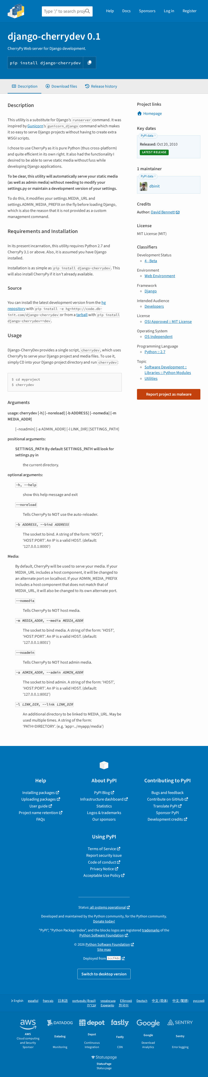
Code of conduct (102, 862)
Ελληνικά (126, 1001)
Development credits (165, 819)
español (33, 1001)
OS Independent (158, 336)
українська (107, 1001)
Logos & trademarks (104, 813)
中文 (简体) (160, 1001)
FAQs (40, 819)
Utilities (151, 378)
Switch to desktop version (104, 974)
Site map (104, 949)
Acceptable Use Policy (101, 875)
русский (198, 1001)
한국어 (124, 1005)
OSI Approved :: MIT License (168, 321)
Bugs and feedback (167, 792)
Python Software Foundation (101, 935)
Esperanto (107, 1005)
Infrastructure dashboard (102, 799)
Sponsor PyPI (167, 813)
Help (110, 11)
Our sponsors (104, 819)
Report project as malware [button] (169, 394)
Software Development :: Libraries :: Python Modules (168, 370)
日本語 (63, 1001)
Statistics (104, 806)
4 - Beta (151, 261)
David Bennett (163, 212)
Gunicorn (35, 126)
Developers (154, 306)
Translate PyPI (165, 806)
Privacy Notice (102, 869)
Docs (126, 11)
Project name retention (38, 813)
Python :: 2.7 (155, 352)
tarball (82, 315)
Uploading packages (38, 799)
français (48, 1001)
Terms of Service (102, 849)
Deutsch (141, 1001)
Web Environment (160, 276)
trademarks (151, 930)
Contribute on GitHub (165, 799)
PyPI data (147, 135)
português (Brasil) (84, 1001)
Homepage (152, 113)
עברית (91, 1005)
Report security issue (104, 855)
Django (151, 291)
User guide (38, 806)
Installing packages (38, 792)
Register (190, 11)
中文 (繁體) (180, 1001)
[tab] (24, 86)
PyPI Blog (102, 792)
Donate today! (104, 921)
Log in (169, 11)
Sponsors (147, 11)
